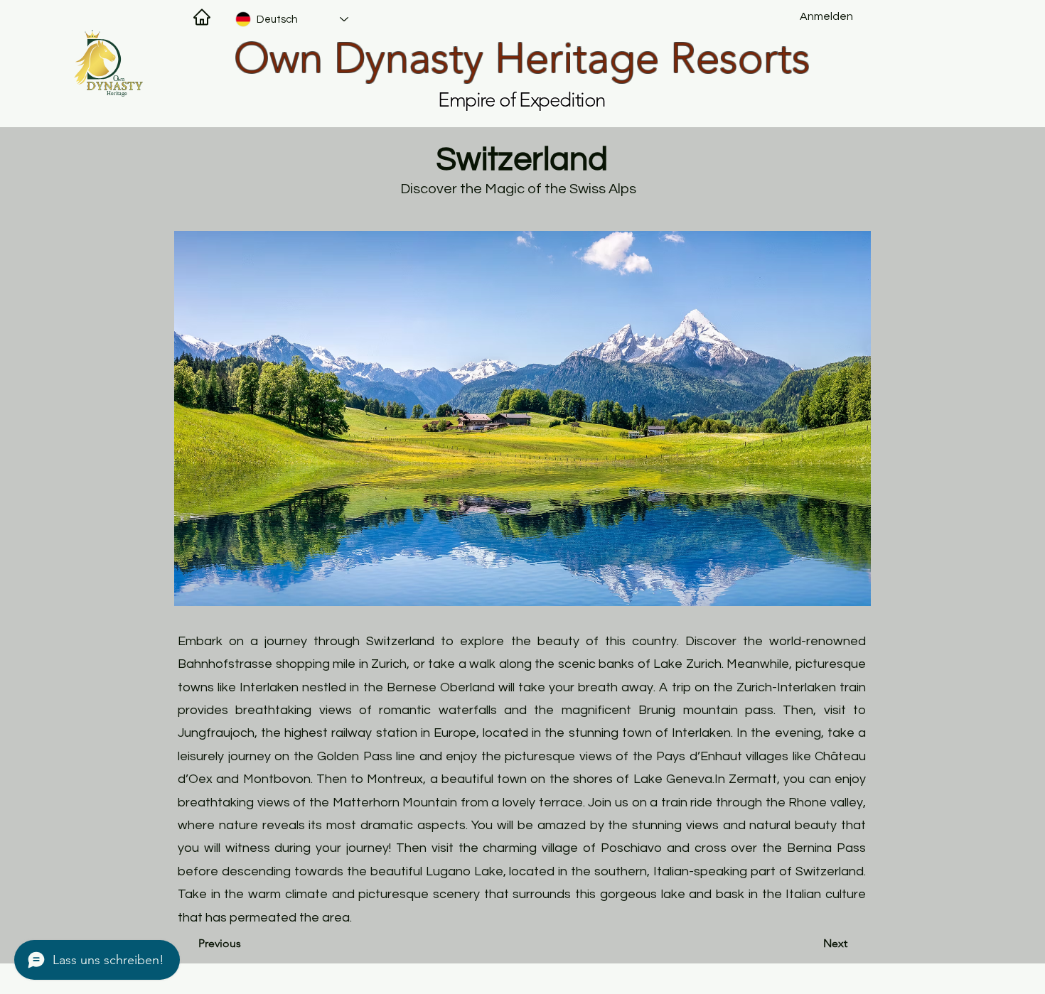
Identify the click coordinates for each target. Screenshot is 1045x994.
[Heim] (201, 17)
